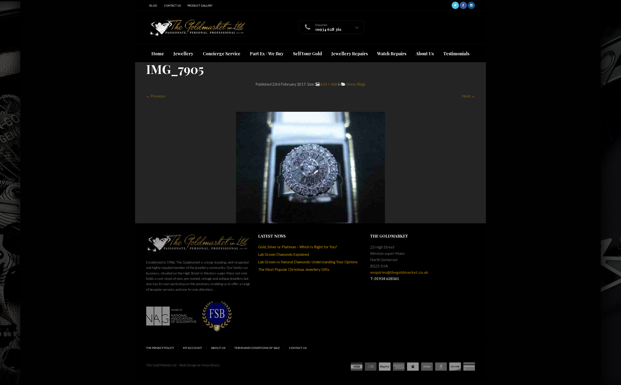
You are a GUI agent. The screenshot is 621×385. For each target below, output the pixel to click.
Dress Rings (356, 84)
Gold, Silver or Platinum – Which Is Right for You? (297, 247)
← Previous (155, 96)
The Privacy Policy (160, 348)
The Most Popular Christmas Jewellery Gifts (293, 269)
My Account (192, 348)
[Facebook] (463, 4)
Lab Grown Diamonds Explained (283, 254)
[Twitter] (455, 4)
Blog (153, 5)
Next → (468, 96)
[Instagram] (471, 4)
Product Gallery (200, 5)
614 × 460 (328, 84)
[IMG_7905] (310, 167)
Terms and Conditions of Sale (257, 348)
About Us (218, 348)
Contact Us (172, 5)
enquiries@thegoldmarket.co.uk (399, 272)
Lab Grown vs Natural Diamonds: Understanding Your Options (308, 262)
